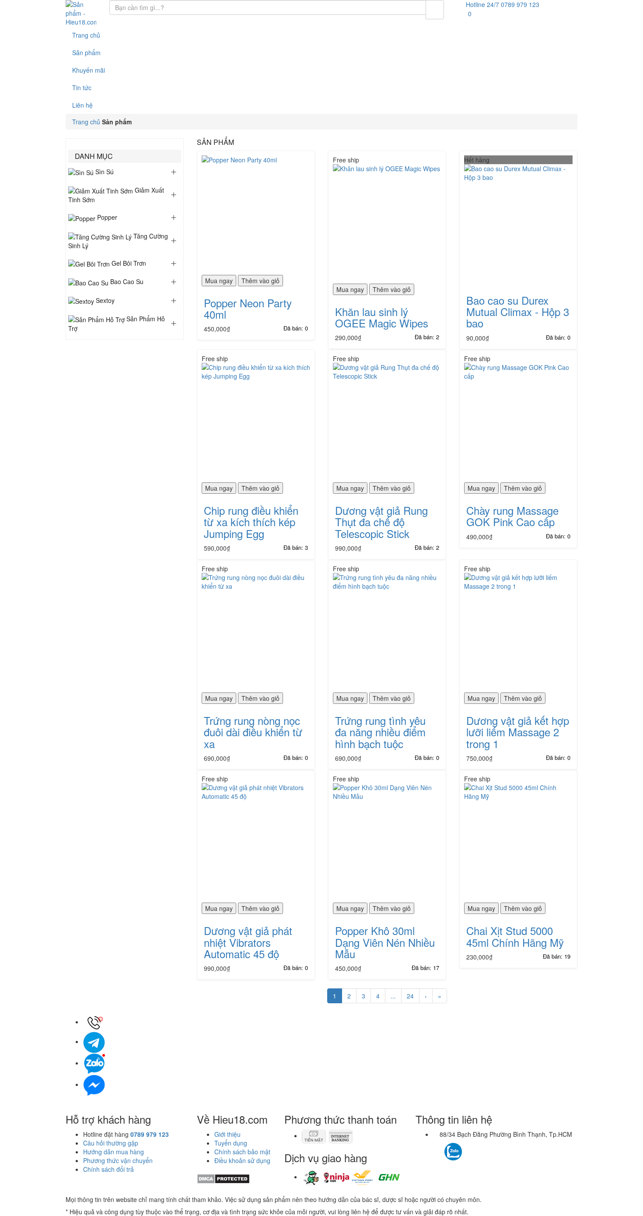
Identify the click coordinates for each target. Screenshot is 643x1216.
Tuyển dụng (230, 1143)
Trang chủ (86, 35)
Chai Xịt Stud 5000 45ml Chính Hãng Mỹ (515, 936)
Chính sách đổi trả (108, 1169)
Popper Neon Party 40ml (248, 308)
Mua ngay (219, 280)
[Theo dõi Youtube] (477, 1147)
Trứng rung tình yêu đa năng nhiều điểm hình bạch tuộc (380, 732)
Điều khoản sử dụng (242, 1160)
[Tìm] (435, 9)
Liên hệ (82, 105)
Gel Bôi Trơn (128, 263)
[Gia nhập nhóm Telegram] (491, 1154)
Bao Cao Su (125, 281)
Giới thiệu (227, 1134)
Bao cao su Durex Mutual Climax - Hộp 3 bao (517, 311)
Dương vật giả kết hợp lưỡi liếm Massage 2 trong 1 (517, 732)
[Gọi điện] (94, 1021)
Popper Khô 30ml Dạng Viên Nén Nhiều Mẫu (385, 942)
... (393, 995)
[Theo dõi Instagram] (468, 1147)
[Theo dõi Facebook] (437, 1147)
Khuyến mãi (88, 70)
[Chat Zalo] (94, 1062)
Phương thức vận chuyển (118, 1160)
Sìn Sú (104, 171)
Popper (106, 217)
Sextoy (104, 300)
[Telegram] (94, 1041)
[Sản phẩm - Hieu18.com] (81, 13)
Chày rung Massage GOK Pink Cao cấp (512, 516)
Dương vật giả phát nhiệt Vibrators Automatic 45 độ (248, 942)
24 (410, 995)
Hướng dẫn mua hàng (113, 1151)
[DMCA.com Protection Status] (223, 1178)
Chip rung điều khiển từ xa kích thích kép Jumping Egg (251, 522)
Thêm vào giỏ (260, 280)
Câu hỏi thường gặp (110, 1143)
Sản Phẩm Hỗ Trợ (116, 323)
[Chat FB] (94, 1084)
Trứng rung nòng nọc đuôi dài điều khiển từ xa (253, 732)
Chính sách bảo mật (242, 1151)
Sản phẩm (86, 52)
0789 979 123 (149, 1134)
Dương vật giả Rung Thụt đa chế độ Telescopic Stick (381, 522)
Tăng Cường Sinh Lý (118, 241)
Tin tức (81, 87)
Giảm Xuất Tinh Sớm (116, 195)
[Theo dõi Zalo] (453, 1150)
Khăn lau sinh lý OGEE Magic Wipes (381, 317)
